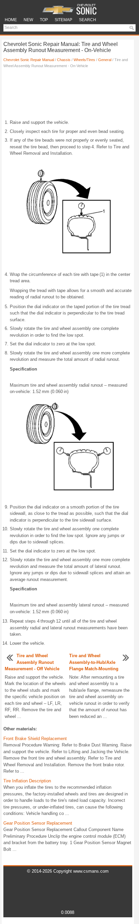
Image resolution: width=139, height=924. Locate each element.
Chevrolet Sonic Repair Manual (28, 60)
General (104, 60)
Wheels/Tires (84, 60)
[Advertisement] (67, 96)
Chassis (64, 60)
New (28, 19)
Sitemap (63, 19)
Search (87, 19)
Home (11, 19)
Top (44, 19)
